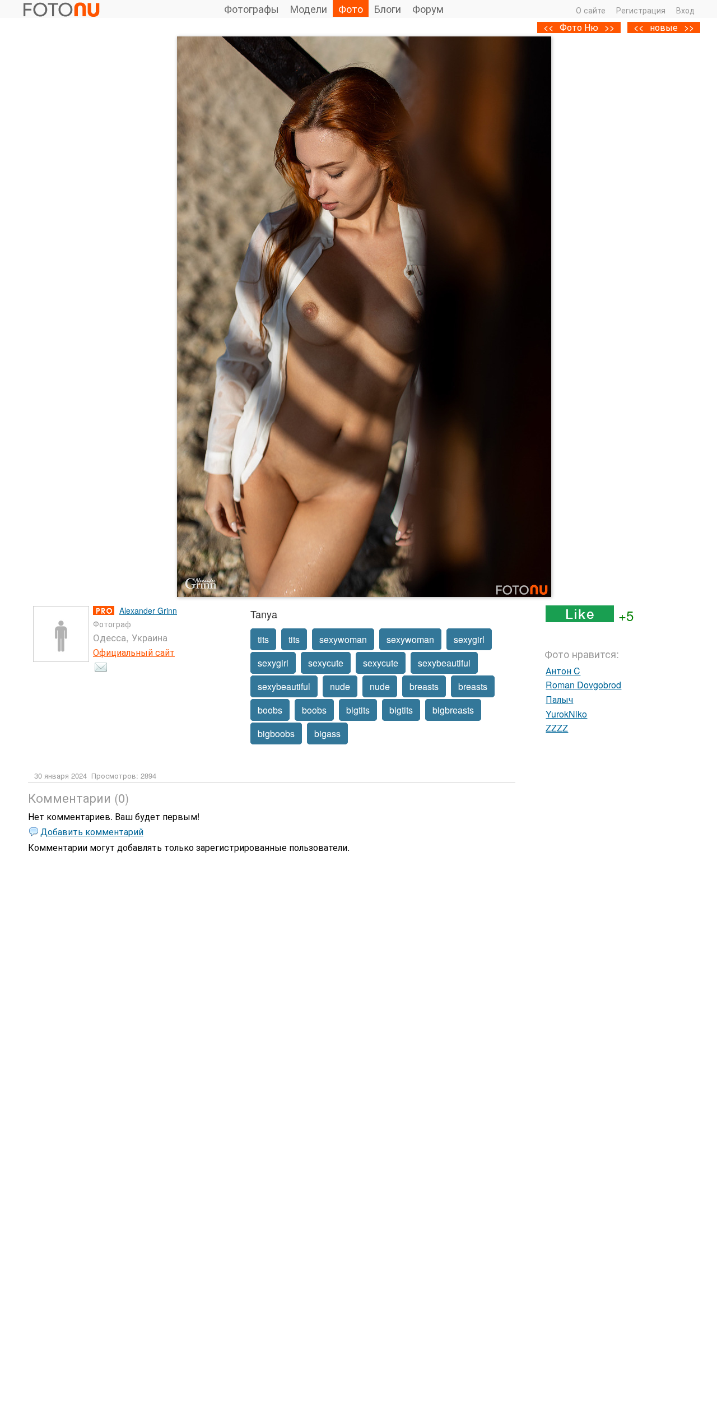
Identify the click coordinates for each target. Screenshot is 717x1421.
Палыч (559, 699)
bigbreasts (453, 709)
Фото (350, 8)
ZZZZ (557, 727)
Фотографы (251, 8)
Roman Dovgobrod (583, 684)
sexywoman (343, 639)
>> (689, 27)
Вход (685, 10)
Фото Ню (579, 27)
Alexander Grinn (148, 610)
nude (340, 686)
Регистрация (640, 10)
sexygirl (469, 639)
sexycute (325, 662)
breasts (424, 686)
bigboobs (276, 733)
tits (263, 639)
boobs (270, 709)
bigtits (358, 709)
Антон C (563, 670)
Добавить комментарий (91, 831)
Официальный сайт (134, 652)
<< (639, 27)
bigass (327, 733)
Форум (428, 8)
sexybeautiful (444, 662)
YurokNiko (566, 713)
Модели (308, 8)
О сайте (591, 10)
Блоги (387, 8)
